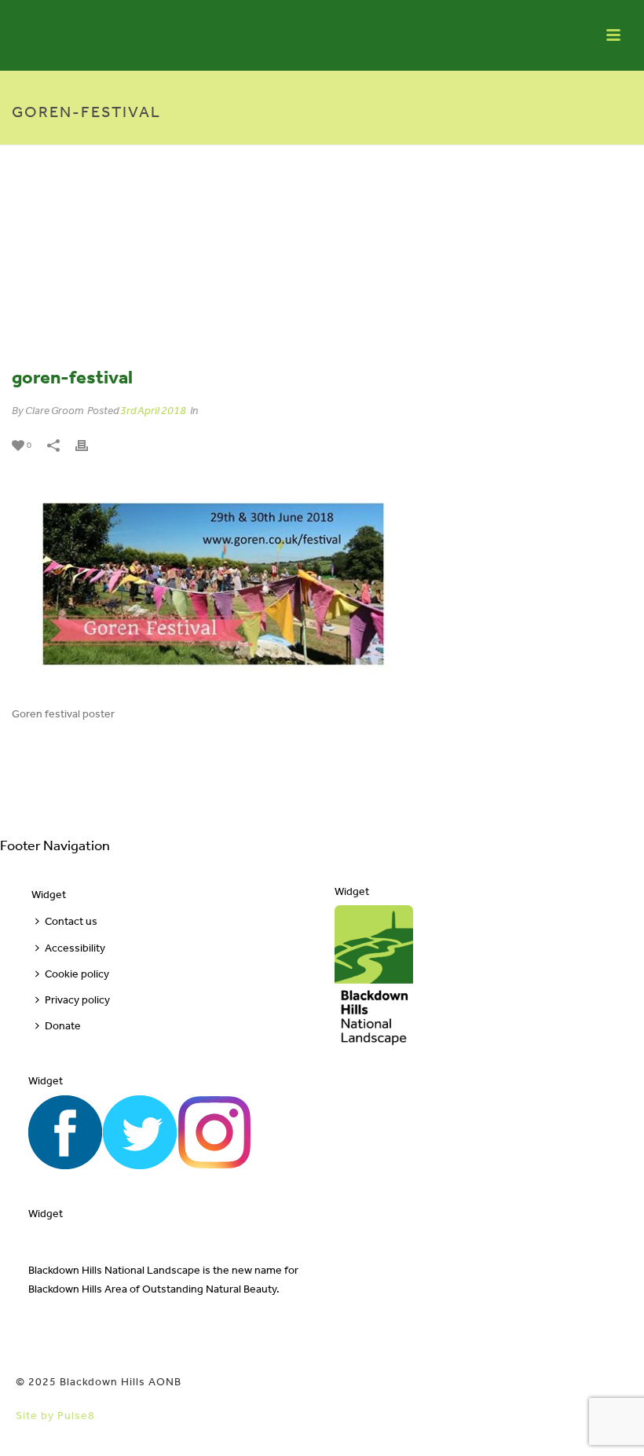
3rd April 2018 (153, 410)
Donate (63, 1025)
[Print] (89, 444)
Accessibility (75, 948)
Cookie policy (77, 974)
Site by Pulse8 (55, 1415)
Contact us (71, 921)
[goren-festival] (322, 265)
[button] (609, 1426)
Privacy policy (77, 1000)
